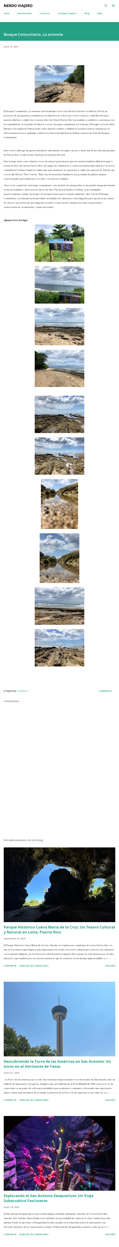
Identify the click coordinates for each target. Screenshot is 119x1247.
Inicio (6, 13)
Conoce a (45, 13)
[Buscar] (106, 5)
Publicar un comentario (33, 965)
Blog (87, 13)
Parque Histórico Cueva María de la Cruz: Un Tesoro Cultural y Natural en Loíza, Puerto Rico (59, 929)
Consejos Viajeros (67, 13)
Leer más (110, 965)
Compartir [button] (105, 690)
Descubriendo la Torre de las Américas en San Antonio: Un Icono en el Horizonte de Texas (57, 1064)
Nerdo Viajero (18, 5)
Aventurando (25, 13)
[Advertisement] (59, 806)
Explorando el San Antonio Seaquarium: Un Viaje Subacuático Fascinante (48, 1198)
